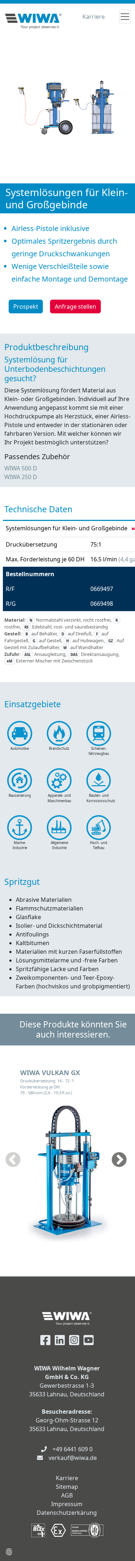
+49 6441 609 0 (73, 1449)
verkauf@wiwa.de (73, 1458)
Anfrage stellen (75, 306)
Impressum (66, 1504)
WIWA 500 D (20, 468)
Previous (13, 1160)
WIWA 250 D (20, 477)
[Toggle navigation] (125, 16)
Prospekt (25, 306)
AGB (67, 1495)
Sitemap (67, 1487)
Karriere (93, 17)
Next (119, 1160)
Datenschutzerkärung (67, 1513)
